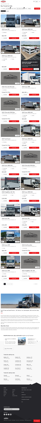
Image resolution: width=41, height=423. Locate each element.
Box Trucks (5, 3)
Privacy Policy (9, 420)
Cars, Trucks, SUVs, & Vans (26, 389)
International (30, 316)
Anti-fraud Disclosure (22, 420)
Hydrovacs (24, 394)
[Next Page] (12, 284)
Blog (13, 392)
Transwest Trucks (14, 395)
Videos (13, 394)
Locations (13, 389)
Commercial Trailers (25, 399)
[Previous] (37, 341)
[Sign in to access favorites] (34, 1)
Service (5, 394)
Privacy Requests (13, 420)
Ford (34, 316)
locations (12, 322)
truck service (21, 320)
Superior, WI (16, 322)
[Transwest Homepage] (7, 418)
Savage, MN (21, 322)
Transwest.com (24, 387)
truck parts (15, 320)
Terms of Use (17, 420)
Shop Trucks (5, 389)
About (13, 391)
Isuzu (23, 316)
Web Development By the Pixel (28, 420)
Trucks (2, 3)
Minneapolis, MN (34, 322)
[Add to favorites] (19, 15)
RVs (22, 401)
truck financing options (30, 319)
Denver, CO (25, 322)
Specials (5, 391)
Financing (5, 392)
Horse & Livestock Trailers (26, 397)
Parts (4, 395)
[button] (40, 1)
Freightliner (26, 316)
